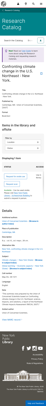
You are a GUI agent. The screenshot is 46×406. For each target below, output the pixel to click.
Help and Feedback (36, 403)
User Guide (26, 51)
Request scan (12, 184)
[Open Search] (33, 4)
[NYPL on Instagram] (34, 349)
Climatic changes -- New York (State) (17, 260)
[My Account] (18, 4)
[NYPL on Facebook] (23, 349)
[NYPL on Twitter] (29, 349)
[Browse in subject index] (21, 268)
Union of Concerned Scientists (14, 221)
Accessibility (38, 354)
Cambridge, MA (8, 232)
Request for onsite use (15, 176)
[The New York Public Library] (3, 3)
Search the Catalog (13, 40)
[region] (23, 182)
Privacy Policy (37, 359)
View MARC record (11, 319)
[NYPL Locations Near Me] (26, 4)
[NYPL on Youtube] (40, 349)
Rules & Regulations (35, 363)
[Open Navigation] (41, 4)
